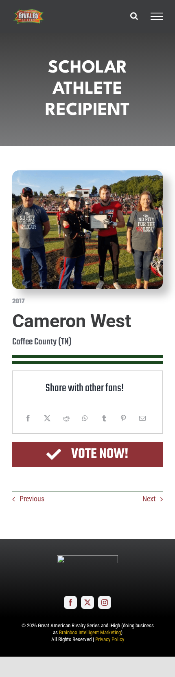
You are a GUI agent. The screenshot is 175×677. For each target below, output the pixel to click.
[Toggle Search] (134, 16)
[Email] (142, 418)
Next (148, 498)
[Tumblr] (104, 418)
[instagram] (104, 602)
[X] (47, 418)
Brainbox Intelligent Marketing (90, 632)
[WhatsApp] (85, 418)
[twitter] (87, 602)
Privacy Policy (109, 639)
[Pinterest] (123, 418)
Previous (32, 498)
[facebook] (70, 602)
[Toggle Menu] (156, 16)
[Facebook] (28, 418)
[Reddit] (66, 418)
